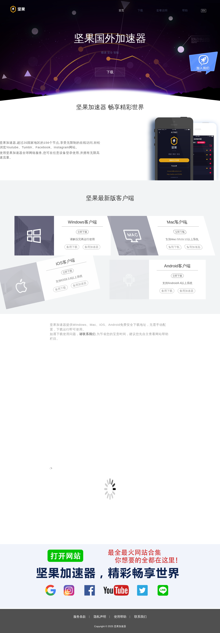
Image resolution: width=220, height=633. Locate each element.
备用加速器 (88, 246)
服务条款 (79, 616)
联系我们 (140, 616)
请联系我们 (87, 334)
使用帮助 (120, 616)
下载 (140, 10)
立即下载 (79, 232)
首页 (121, 10)
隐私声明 (100, 616)
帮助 (185, 10)
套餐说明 (161, 10)
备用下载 (68, 246)
